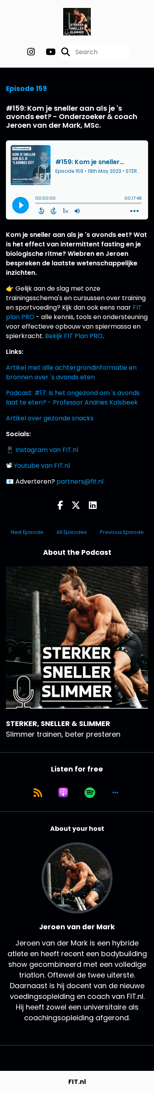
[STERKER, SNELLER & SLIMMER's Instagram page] (31, 52)
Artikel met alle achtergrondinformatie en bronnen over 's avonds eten (71, 372)
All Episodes (71, 532)
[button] (115, 792)
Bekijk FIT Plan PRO (74, 335)
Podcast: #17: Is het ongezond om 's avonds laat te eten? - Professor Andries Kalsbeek (73, 397)
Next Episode (27, 532)
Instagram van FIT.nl (46, 449)
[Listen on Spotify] (89, 792)
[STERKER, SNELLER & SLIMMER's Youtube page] (46, 52)
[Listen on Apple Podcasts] (63, 792)
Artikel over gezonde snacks (50, 418)
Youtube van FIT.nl (42, 465)
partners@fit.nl (79, 481)
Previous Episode (122, 532)
